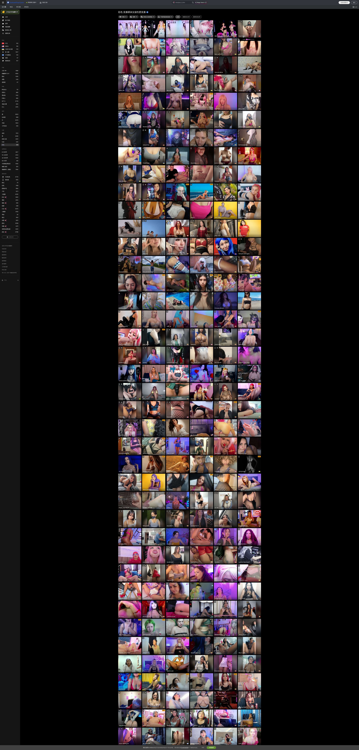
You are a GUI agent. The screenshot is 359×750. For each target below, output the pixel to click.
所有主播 (4, 269)
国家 (134, 17)
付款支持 (4, 248)
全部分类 (11, 237)
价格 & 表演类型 (147, 17)
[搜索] (193, 2)
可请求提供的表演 (165, 17)
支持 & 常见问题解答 (7, 245)
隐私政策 (4, 257)
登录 (354, 2)
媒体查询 (4, 254)
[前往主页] (15, 2)
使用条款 (4, 260)
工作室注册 (4, 266)
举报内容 (4, 251)
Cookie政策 (184, 747)
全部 (178, 17)
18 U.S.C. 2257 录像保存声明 (9, 272)
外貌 (123, 17)
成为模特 (4, 263)
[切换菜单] (3, 2)
